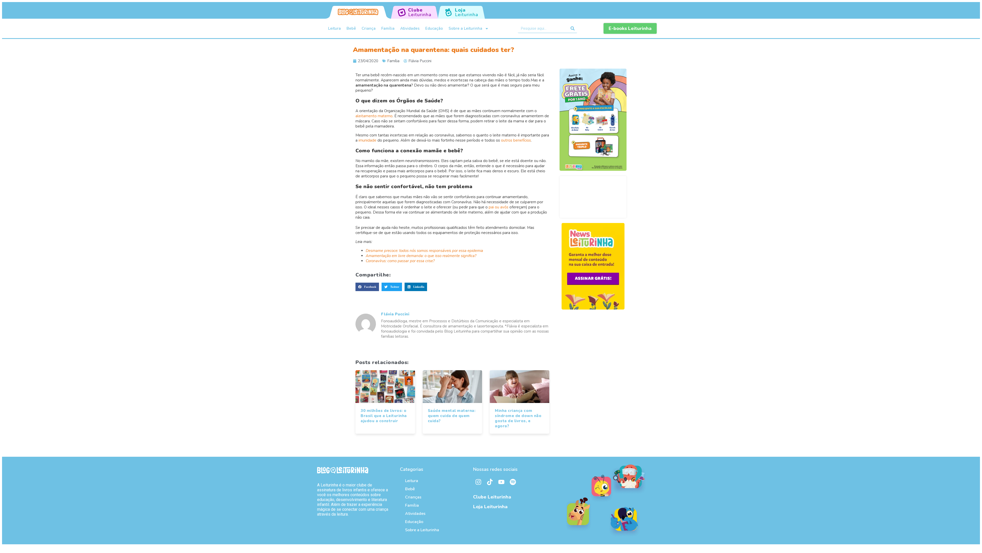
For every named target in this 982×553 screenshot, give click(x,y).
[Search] (572, 28)
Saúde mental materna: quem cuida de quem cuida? (452, 415)
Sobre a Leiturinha (465, 28)
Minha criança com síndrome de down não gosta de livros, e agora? (518, 418)
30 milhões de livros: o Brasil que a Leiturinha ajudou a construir (384, 415)
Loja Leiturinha (490, 507)
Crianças (413, 497)
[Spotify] (513, 482)
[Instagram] (478, 482)
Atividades (410, 28)
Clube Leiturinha (492, 497)
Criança (369, 28)
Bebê (351, 28)
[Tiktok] (490, 482)
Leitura (334, 28)
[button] (367, 287)
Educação (434, 28)
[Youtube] (501, 482)
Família (388, 28)
